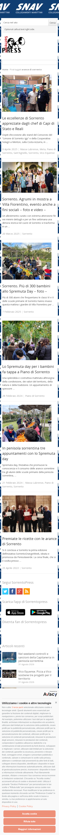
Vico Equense (47, 152)
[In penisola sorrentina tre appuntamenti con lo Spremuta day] (26, 440)
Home (5, 69)
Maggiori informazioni (29, 829)
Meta (43, 149)
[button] (56, 703)
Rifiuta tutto (29, 821)
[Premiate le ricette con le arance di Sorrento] (26, 531)
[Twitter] (5, 591)
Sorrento (34, 152)
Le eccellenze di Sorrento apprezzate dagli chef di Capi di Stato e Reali (28, 123)
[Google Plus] (20, 591)
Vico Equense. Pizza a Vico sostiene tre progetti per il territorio (34, 675)
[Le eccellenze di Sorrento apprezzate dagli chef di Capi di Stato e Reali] (26, 110)
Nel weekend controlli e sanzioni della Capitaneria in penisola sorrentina (36, 657)
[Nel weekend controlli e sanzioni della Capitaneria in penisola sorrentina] (9, 661)
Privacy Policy (9, 806)
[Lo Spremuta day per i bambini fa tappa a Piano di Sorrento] (26, 359)
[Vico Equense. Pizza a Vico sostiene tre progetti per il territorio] (9, 676)
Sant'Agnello (20, 152)
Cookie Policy (26, 806)
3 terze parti (17, 707)
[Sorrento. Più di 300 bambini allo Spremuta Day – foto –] (26, 278)
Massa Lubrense (29, 149)
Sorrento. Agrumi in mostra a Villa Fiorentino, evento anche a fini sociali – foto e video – (29, 204)
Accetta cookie (29, 813)
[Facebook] (12, 591)
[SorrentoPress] (29, 44)
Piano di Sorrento (35, 395)
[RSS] (27, 591)
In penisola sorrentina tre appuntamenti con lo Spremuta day (28, 453)
